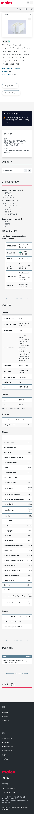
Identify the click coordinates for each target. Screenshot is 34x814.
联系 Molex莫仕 (7, 738)
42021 (27, 661)
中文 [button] (20, 9)
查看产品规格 (9, 86)
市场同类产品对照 (7, 747)
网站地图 (4, 807)
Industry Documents (10, 201)
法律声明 (5, 712)
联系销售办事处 (7, 751)
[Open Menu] (31, 2)
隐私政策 (5, 716)
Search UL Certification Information (13, 408)
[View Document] (25, 170)
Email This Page (10, 93)
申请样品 (5, 759)
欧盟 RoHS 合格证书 (9, 231)
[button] (29, 19)
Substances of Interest (11, 219)
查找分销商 (5, 742)
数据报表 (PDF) (7, 170)
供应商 (4, 755)
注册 (26, 9)
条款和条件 (5, 721)
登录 (32, 9)
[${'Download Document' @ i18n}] (29, 170)
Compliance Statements (11, 190)
